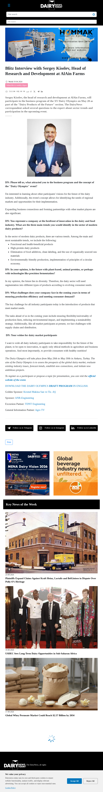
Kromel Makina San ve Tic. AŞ (39, 391)
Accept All (74, 781)
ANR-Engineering (24, 397)
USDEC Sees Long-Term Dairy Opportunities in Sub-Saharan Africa (41, 653)
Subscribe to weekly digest (16, 85)
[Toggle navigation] (9, 5)
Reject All (90, 781)
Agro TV (40, 410)
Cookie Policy (10, 788)
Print (9, 442)
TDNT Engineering (35, 404)
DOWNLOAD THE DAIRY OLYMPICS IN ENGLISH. (46, 386)
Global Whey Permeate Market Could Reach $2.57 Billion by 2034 (39, 715)
